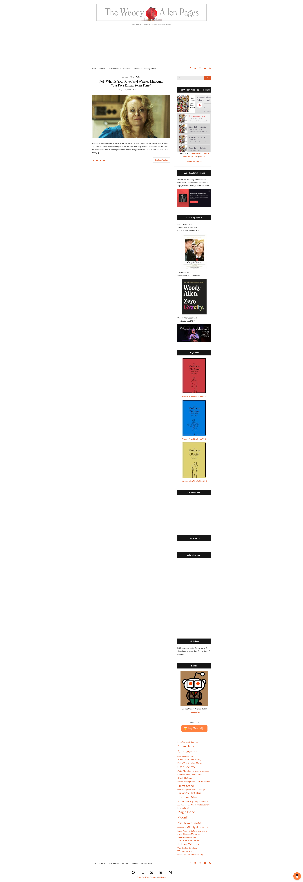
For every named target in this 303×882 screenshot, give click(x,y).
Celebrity (196, 771)
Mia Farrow (181, 828)
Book (94, 68)
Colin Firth (204, 771)
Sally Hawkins (202, 831)
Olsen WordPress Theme (146, 877)
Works (126, 68)
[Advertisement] (151, 47)
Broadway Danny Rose (185, 756)
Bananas (196, 747)
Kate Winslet (191, 805)
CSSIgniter (162, 877)
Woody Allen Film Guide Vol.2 (194, 439)
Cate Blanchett (184, 771)
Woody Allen (149, 68)
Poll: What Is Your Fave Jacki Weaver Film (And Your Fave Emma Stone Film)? (131, 83)
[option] (194, 118)
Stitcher (202, 156)
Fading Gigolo (201, 790)
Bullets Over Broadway (189, 759)
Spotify (195, 156)
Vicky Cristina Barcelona (187, 848)
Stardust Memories (191, 834)
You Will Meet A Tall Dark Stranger (188, 855)
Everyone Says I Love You (186, 790)
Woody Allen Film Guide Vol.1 (194, 397)
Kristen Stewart (203, 805)
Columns (136, 68)
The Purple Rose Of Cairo (188, 840)
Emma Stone (185, 785)
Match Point (197, 823)
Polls (138, 77)
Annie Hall (184, 746)
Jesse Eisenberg (185, 801)
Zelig (201, 854)
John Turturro (181, 805)
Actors (125, 77)
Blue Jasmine (187, 752)
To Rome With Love (188, 844)
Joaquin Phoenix (201, 801)
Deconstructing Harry (186, 781)
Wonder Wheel (184, 851)
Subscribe (209, 111)
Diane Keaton (203, 781)
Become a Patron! (194, 161)
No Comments (138, 90)
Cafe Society (186, 767)
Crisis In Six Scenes (184, 778)
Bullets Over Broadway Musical (189, 763)
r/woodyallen (194, 712)
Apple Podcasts (195, 153)
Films (132, 77)
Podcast (102, 68)
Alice (196, 742)
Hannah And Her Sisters (189, 792)
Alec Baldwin (190, 742)
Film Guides (114, 68)
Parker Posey (182, 831)
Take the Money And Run (186, 837)
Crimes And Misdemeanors (189, 774)
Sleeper (179, 834)
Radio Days (193, 831)
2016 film (181, 742)
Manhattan (184, 822)
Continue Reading (161, 160)
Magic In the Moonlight (186, 814)
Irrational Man (187, 797)
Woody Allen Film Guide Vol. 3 (194, 481)
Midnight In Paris (197, 827)
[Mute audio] (207, 107)
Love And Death (183, 808)
